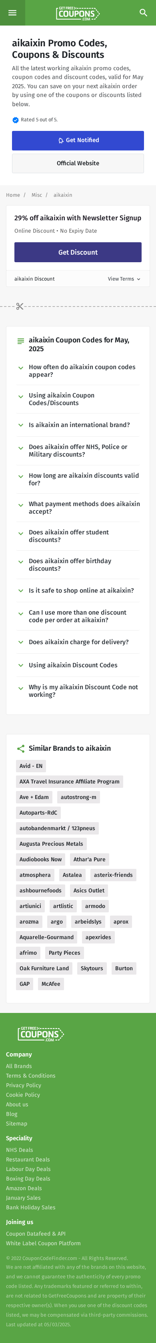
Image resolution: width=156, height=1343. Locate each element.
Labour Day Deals (28, 1169)
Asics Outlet (89, 890)
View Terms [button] (125, 279)
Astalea (72, 875)
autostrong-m (78, 797)
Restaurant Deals (28, 1159)
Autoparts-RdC (38, 812)
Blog (11, 1114)
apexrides (98, 937)
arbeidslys (88, 921)
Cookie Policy (23, 1095)
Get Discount (78, 252)
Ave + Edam (34, 797)
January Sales (23, 1198)
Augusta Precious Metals (51, 844)
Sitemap (16, 1123)
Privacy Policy (23, 1085)
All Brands (19, 1066)
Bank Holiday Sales (31, 1207)
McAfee (51, 984)
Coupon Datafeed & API (36, 1233)
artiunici (30, 906)
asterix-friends (113, 875)
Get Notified (77, 140)
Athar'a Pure (90, 859)
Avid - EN (31, 766)
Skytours (92, 968)
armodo (95, 906)
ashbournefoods (41, 890)
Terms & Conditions (31, 1075)
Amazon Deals (24, 1188)
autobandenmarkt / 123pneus (57, 828)
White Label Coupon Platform (43, 1243)
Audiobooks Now (41, 859)
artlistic (63, 906)
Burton (124, 968)
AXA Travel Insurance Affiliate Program (70, 781)
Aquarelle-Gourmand (47, 937)
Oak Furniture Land (44, 968)
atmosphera (35, 875)
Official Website (78, 163)
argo (57, 921)
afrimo (28, 952)
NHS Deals (19, 1150)
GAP (25, 984)
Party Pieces (64, 952)
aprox (121, 921)
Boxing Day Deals (28, 1178)
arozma (29, 921)
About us (17, 1104)
